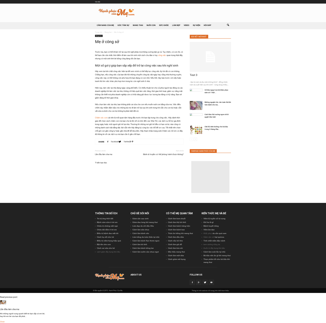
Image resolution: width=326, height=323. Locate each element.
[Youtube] (211, 282)
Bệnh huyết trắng (211, 226)
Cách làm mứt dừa (176, 255)
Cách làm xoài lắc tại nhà (214, 252)
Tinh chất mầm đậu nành (214, 241)
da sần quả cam (219, 233)
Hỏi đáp (207, 25)
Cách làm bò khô (139, 244)
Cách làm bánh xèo (140, 233)
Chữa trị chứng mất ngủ (107, 226)
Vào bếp (97, 2)
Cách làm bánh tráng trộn (179, 226)
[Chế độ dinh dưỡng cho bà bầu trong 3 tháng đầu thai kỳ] (196, 129)
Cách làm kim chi (175, 248)
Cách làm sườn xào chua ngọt (145, 252)
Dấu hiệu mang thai (176, 252)
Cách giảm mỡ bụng (177, 259)
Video (186, 25)
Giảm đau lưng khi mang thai (145, 222)
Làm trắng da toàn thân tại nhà (145, 237)
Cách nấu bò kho (175, 241)
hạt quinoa (219, 237)
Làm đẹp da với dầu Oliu (143, 226)
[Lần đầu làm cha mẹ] (3, 304)
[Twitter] (205, 282)
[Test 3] (210, 57)
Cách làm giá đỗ (175, 244)
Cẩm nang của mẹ (105, 25)
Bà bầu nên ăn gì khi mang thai (217, 255)
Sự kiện (196, 25)
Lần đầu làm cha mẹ (103, 154)
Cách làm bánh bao (176, 230)
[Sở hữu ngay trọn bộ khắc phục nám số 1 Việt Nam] (196, 93)
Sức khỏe (164, 25)
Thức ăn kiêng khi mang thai (180, 233)
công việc (162, 55)
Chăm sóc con (101, 118)
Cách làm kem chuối (177, 219)
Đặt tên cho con (104, 244)
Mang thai (138, 25)
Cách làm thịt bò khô (177, 222)
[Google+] (198, 282)
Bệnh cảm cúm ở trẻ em (107, 222)
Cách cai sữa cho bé (106, 248)
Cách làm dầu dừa (176, 237)
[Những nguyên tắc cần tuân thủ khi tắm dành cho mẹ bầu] (196, 105)
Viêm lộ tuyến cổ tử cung (214, 219)
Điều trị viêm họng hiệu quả (109, 241)
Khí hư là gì (208, 222)
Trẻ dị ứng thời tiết (105, 219)
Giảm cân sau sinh (140, 219)
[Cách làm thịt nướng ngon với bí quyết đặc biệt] (196, 117)
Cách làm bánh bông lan (143, 248)
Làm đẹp (176, 25)
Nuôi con (151, 25)
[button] (228, 25)
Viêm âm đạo (209, 230)
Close (2, 322)
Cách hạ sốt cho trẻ (105, 237)
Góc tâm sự (123, 25)
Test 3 (193, 75)
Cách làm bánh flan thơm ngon (145, 241)
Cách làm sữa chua (140, 230)
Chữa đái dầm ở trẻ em (107, 230)
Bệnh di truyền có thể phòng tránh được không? (163, 154)
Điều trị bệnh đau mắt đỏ (107, 233)
